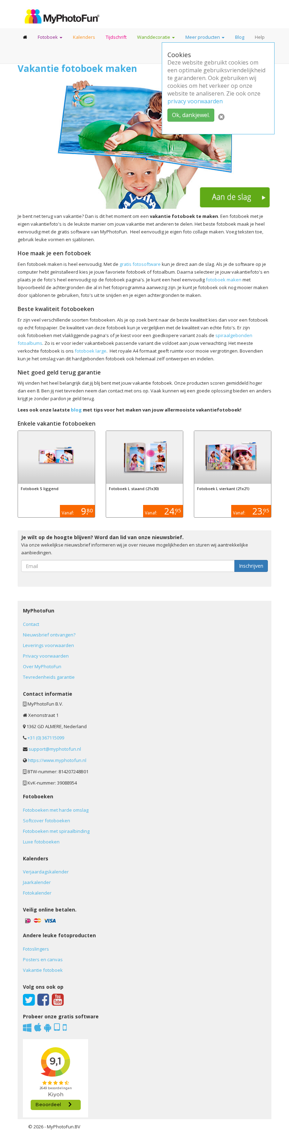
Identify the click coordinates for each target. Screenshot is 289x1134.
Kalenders (84, 37)
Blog (239, 37)
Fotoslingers (36, 949)
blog (76, 410)
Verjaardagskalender (46, 871)
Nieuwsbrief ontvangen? (49, 635)
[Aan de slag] (144, 143)
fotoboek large (90, 351)
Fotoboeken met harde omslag (55, 810)
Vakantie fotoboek (43, 970)
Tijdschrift (116, 37)
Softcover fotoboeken (46, 820)
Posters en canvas (43, 959)
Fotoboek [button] (48, 37)
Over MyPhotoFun (42, 666)
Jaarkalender (37, 882)
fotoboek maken (224, 279)
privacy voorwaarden (195, 101)
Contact (31, 624)
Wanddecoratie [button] (154, 37)
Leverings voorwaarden (48, 645)
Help (260, 37)
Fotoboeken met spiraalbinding (56, 831)
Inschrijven (253, 565)
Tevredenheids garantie (49, 677)
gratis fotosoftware (140, 264)
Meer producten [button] (203, 37)
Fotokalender (37, 893)
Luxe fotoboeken (41, 842)
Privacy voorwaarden (46, 656)
